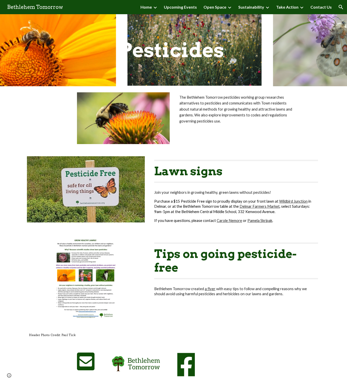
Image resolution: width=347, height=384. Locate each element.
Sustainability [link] (251, 7)
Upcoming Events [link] (180, 7)
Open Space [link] (214, 7)
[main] (173, 50)
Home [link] (146, 7)
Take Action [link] (287, 7)
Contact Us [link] (321, 7)
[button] (341, 7)
